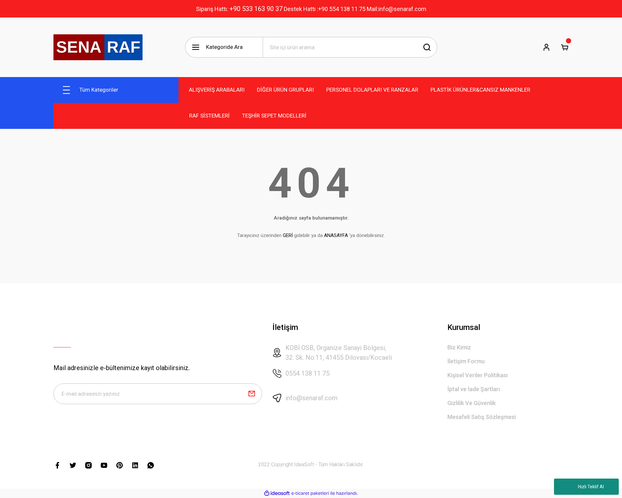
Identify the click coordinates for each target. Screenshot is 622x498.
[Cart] (565, 47)
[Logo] (98, 47)
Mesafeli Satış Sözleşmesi (481, 416)
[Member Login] (546, 47)
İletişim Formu (466, 361)
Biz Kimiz (459, 347)
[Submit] (251, 393)
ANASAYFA (336, 235)
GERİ (288, 235)
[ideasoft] (277, 493)
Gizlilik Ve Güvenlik (471, 403)
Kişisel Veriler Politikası (477, 375)
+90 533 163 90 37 (255, 9)
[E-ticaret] (310, 493)
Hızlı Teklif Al (591, 486)
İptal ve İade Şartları (473, 389)
